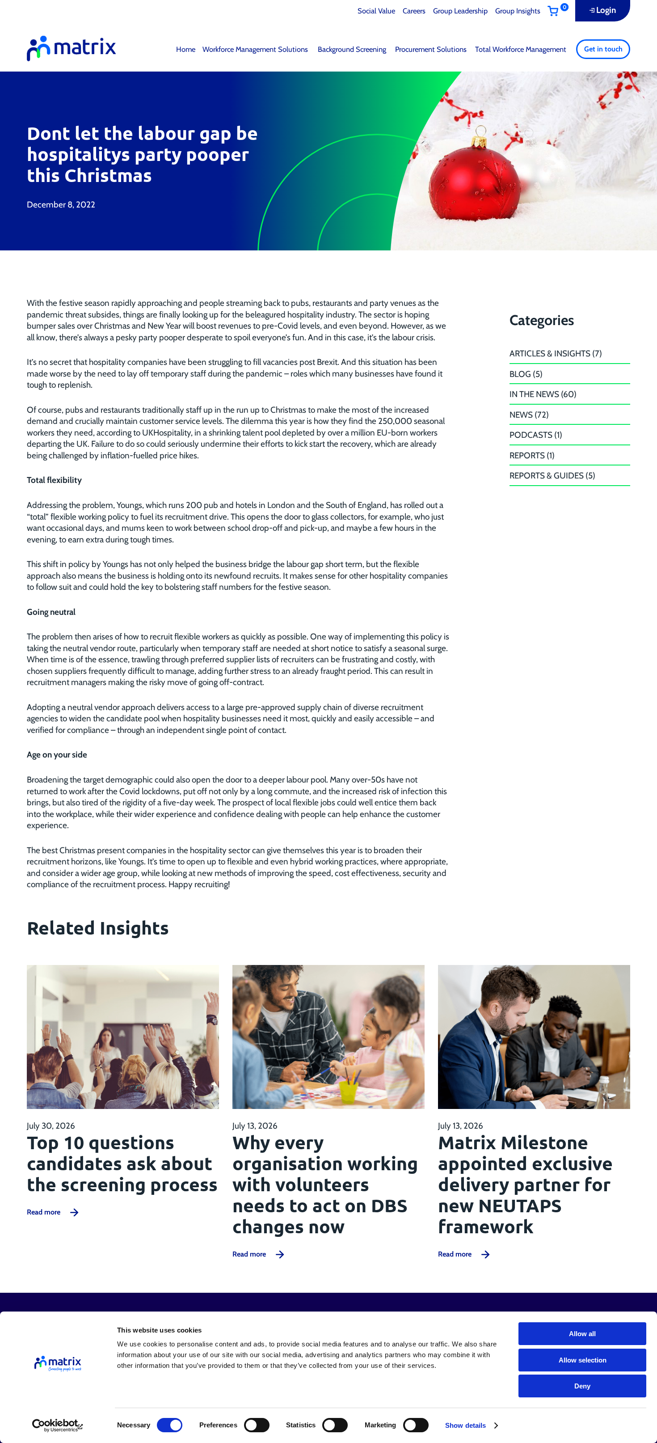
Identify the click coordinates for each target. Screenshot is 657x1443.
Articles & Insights (550, 353)
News (521, 415)
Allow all (582, 1333)
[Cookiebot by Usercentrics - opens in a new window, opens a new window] (58, 1425)
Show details (465, 1425)
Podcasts (531, 435)
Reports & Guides (547, 475)
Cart (561, 11)
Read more (43, 1212)
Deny (582, 1386)
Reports (527, 455)
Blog (520, 374)
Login (606, 10)
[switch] (257, 1425)
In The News (534, 394)
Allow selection (582, 1360)
